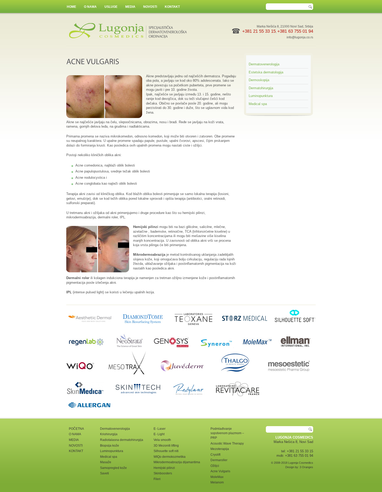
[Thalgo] (242, 373)
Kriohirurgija (108, 434)
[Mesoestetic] (289, 373)
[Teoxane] (196, 329)
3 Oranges (306, 467)
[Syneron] (219, 348)
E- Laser (160, 429)
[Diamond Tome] (146, 329)
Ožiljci (214, 466)
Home (71, 7)
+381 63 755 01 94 (295, 31)
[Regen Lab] (89, 348)
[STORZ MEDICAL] (247, 329)
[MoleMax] (258, 348)
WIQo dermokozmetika (170, 457)
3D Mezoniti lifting (166, 445)
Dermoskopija (259, 80)
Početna (76, 429)
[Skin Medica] (89, 396)
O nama (90, 7)
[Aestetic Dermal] (93, 329)
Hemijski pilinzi (164, 468)
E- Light (159, 434)
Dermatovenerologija (264, 64)
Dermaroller (218, 460)
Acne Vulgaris (220, 471)
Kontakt (172, 7)
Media (130, 7)
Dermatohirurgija (261, 88)
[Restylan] (193, 396)
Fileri (157, 479)
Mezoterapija (219, 449)
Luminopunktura (261, 96)
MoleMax (216, 477)
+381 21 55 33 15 (259, 31)
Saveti (104, 473)
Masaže (105, 462)
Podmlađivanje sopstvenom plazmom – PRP (227, 433)
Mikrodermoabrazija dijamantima (177, 462)
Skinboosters (163, 473)
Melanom (217, 482)
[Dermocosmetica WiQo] (87, 373)
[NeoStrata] (133, 348)
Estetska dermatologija (266, 72)
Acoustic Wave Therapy (227, 443)
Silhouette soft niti (166, 451)
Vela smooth (162, 440)
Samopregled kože (113, 468)
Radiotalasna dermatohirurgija (121, 440)
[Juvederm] (189, 373)
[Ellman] (295, 348)
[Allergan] (89, 411)
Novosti (150, 7)
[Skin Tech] (142, 396)
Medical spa (258, 104)
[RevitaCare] (242, 396)
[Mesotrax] (134, 373)
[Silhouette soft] (295, 329)
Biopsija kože (109, 445)
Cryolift (215, 454)
